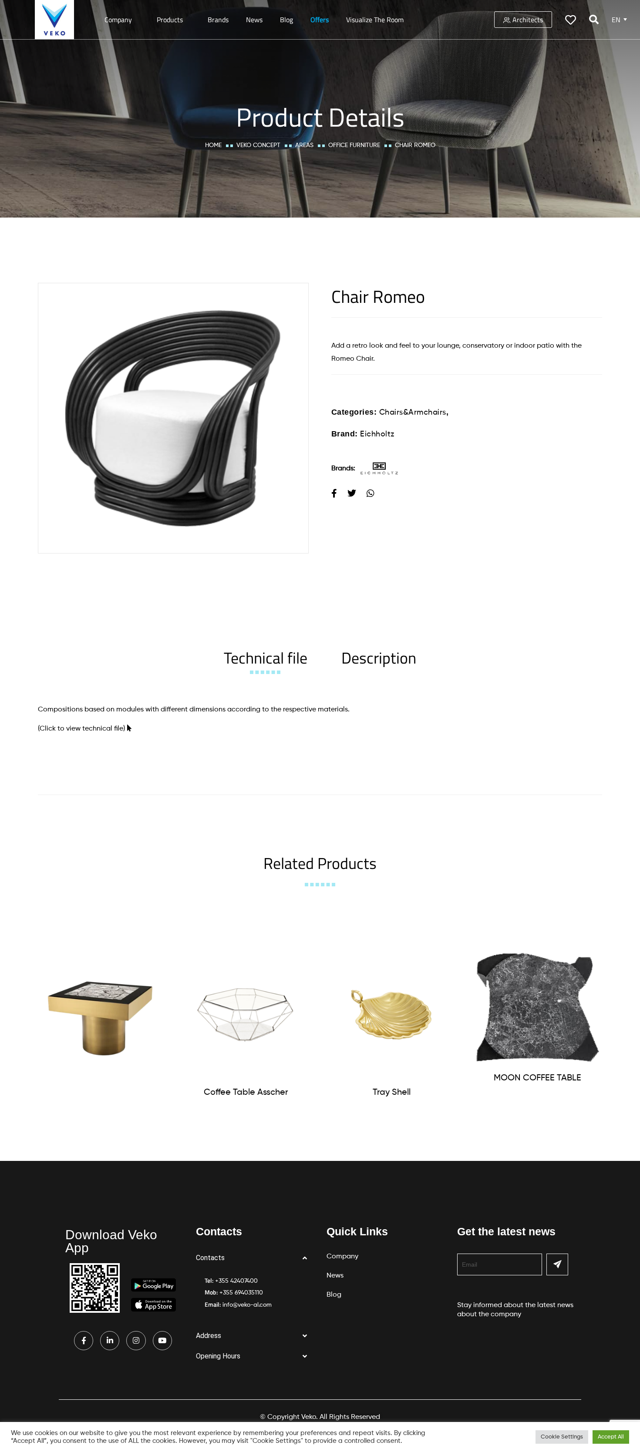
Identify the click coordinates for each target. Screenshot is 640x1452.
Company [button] (118, 19)
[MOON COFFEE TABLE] (537, 1007)
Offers (319, 19)
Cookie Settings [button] (562, 1437)
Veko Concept (258, 145)
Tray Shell (392, 1092)
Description (378, 658)
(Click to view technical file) (81, 728)
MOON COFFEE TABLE (537, 1078)
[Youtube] (162, 1340)
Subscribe (557, 1264)
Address (208, 1335)
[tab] (265, 657)
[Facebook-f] (83, 1340)
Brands (218, 19)
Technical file (265, 658)
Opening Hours (218, 1356)
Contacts (210, 1258)
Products (170, 19)
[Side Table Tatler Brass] (100, 1013)
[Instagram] (135, 1340)
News (254, 19)
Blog (286, 19)
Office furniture (354, 145)
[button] (254, 1258)
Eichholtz (377, 434)
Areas (304, 145)
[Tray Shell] (392, 1014)
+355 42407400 (236, 1281)
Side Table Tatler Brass (100, 1090)
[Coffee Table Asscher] (246, 1014)
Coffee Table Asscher (246, 1092)
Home (213, 145)
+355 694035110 (241, 1293)
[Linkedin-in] (109, 1340)
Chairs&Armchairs (412, 412)
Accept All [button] (611, 1437)
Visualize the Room (375, 19)
